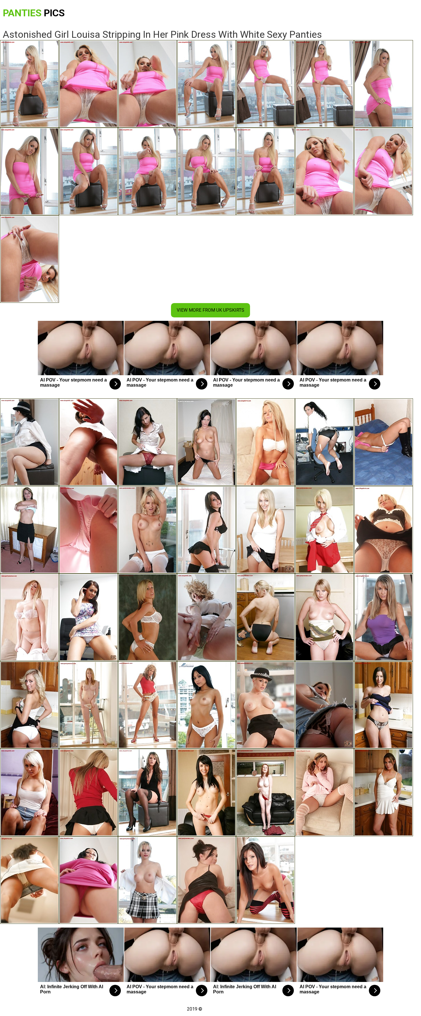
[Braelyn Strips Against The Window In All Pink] (88, 530)
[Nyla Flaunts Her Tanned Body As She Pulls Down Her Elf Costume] (383, 705)
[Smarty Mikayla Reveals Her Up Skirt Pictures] (324, 705)
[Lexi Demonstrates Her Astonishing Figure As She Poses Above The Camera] (88, 442)
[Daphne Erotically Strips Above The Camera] (29, 880)
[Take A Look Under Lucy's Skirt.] (147, 617)
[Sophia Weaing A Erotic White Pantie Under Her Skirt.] (265, 880)
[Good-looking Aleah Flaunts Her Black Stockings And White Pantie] (147, 792)
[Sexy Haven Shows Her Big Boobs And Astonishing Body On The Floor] (265, 617)
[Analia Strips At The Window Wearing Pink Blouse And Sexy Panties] (88, 880)
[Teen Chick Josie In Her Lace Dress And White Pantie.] (265, 705)
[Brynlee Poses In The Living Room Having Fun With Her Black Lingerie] (206, 530)
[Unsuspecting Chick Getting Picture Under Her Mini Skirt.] (206, 705)
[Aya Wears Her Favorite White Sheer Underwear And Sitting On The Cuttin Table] (383, 792)
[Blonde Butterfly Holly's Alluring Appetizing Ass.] (147, 880)
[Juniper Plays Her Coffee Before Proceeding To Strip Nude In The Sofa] (29, 530)
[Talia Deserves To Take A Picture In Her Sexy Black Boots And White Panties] (383, 442)
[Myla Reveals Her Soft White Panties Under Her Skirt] (383, 530)
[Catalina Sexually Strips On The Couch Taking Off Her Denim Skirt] (324, 530)
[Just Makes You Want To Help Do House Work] (206, 880)
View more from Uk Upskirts (210, 310)
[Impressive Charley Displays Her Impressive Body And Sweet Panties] (88, 617)
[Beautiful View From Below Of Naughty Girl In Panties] (324, 617)
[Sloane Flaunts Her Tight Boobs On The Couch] (29, 617)
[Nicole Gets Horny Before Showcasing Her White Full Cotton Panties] (88, 705)
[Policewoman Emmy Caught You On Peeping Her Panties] (29, 442)
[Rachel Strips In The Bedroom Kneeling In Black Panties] (206, 442)
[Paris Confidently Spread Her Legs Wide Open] (147, 530)
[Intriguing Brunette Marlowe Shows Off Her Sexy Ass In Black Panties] (324, 442)
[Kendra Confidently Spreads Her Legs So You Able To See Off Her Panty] (383, 617)
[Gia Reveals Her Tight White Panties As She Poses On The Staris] (88, 792)
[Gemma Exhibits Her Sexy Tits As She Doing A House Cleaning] (206, 792)
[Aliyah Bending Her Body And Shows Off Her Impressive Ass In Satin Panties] (147, 442)
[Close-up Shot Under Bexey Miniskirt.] (29, 705)
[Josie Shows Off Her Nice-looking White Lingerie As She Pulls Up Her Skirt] (265, 442)
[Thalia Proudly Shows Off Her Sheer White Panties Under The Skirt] (147, 705)
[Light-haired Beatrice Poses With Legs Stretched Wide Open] (324, 792)
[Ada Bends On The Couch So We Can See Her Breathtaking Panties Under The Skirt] (29, 792)
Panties (34, 13)
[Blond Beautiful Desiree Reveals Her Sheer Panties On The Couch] (206, 617)
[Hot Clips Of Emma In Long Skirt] (265, 530)
